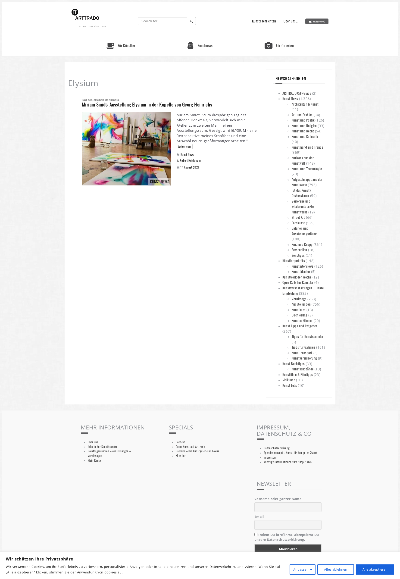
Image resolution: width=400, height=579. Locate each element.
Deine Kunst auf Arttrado (190, 446)
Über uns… (290, 20)
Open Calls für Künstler (297, 282)
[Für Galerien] (279, 37)
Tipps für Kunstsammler (307, 336)
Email (259, 516)
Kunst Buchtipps (293, 363)
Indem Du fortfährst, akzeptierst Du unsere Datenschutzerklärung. (286, 537)
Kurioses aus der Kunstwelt (303, 160)
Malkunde (288, 379)
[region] (200, 565)
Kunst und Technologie (307, 168)
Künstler (180, 456)
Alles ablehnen (335, 569)
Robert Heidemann (191, 160)
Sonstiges (298, 255)
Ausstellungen (301, 304)
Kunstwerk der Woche (296, 276)
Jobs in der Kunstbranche (102, 446)
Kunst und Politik (303, 119)
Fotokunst (298, 222)
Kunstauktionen (302, 320)
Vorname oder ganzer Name (277, 499)
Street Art (298, 217)
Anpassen (301, 569)
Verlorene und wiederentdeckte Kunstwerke (303, 206)
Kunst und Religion (304, 125)
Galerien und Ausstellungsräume (304, 230)
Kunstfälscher (301, 271)
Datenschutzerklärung (277, 448)
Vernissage (299, 298)
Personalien (299, 249)
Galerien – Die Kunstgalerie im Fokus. (198, 451)
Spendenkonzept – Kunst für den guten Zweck (290, 453)
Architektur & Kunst (305, 103)
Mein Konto (94, 460)
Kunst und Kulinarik (305, 136)
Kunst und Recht (303, 130)
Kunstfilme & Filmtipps (297, 374)
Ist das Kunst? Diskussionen (301, 193)
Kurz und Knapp (302, 244)
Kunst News (187, 154)
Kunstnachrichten (264, 20)
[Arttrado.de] (85, 15)
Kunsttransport (302, 352)
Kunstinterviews (302, 266)
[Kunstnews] (200, 37)
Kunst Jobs (289, 385)
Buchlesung (299, 314)
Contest (180, 442)
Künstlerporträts (293, 260)
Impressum (270, 457)
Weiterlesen (184, 146)
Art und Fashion (302, 114)
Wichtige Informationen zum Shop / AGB (288, 462)
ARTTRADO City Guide (296, 93)
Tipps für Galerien (303, 347)
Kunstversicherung (304, 357)
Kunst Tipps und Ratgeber (299, 325)
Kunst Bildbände (303, 368)
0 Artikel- (318, 21)
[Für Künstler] (120, 37)
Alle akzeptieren (375, 569)
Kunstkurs (298, 309)
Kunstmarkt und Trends (307, 147)
